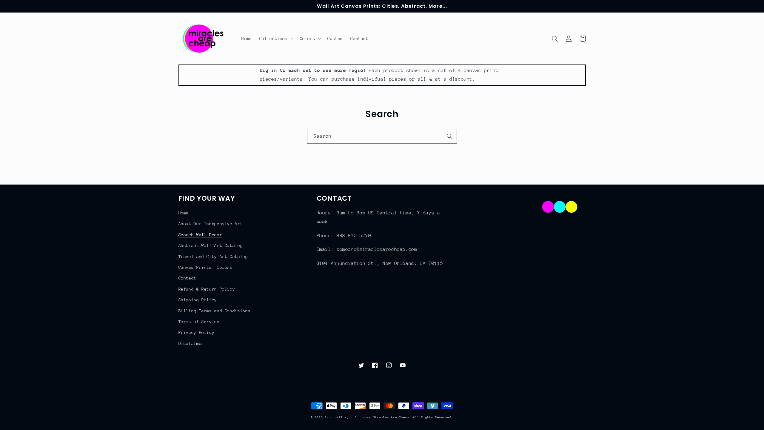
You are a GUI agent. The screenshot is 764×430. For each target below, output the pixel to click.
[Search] (450, 136)
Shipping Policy (197, 299)
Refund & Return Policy (206, 289)
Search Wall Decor (200, 234)
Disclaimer (191, 343)
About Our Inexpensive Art (210, 223)
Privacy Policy (196, 332)
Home (183, 213)
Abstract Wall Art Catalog (210, 245)
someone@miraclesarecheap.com (377, 249)
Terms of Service (199, 321)
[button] (275, 38)
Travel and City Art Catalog (213, 256)
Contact (187, 278)
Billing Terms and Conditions (214, 310)
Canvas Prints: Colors (205, 267)
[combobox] (382, 136)
